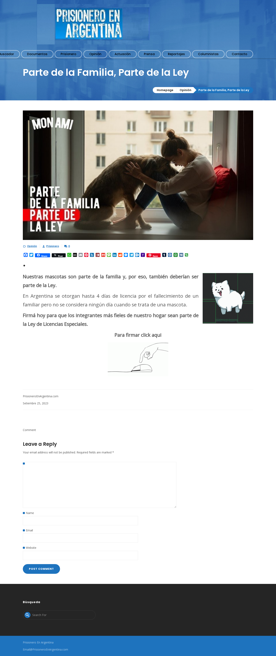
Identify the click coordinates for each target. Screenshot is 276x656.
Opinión (185, 90)
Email (29, 530)
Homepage (165, 90)
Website (31, 548)
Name (30, 513)
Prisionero (52, 246)
